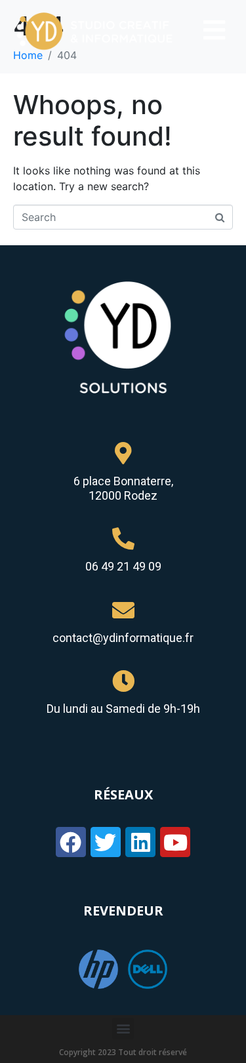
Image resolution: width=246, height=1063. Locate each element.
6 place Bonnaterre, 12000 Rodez (123, 488)
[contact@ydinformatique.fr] (123, 610)
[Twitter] (106, 842)
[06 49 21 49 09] (123, 538)
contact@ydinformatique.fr (123, 638)
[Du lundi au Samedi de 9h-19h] (123, 681)
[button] (123, 1028)
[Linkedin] (140, 842)
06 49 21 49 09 (123, 566)
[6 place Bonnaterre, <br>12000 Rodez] (123, 453)
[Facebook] (71, 842)
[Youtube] (175, 842)
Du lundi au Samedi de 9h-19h (123, 708)
